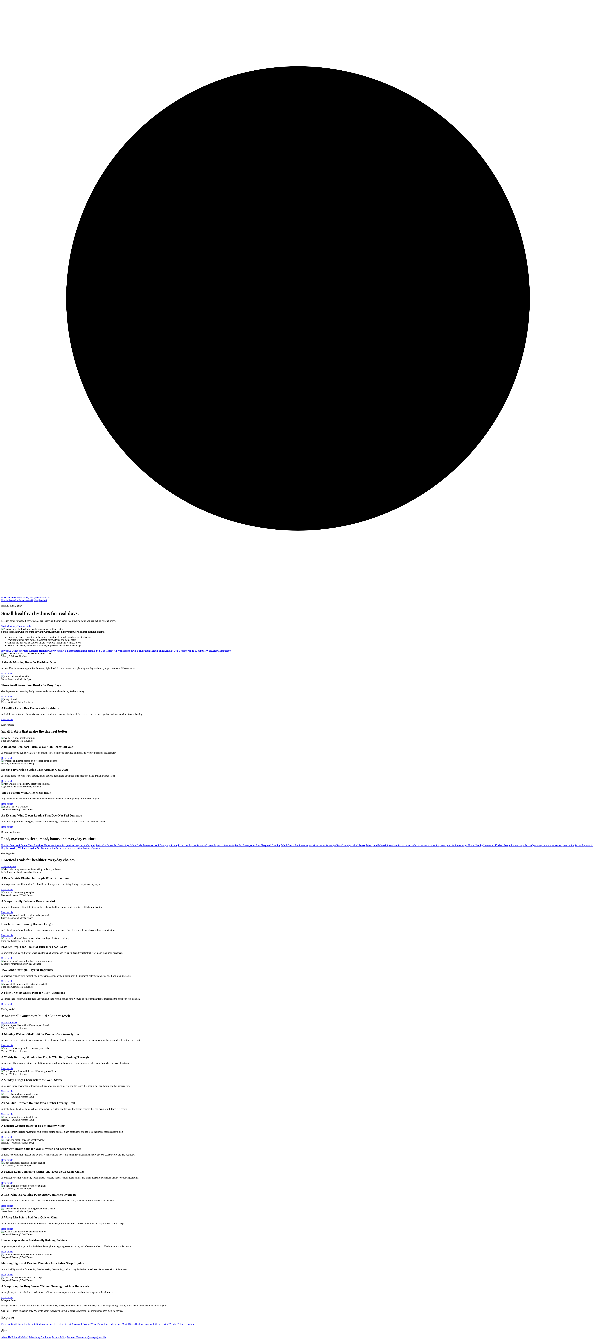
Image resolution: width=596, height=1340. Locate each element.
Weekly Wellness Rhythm (181, 1324)
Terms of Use (73, 1337)
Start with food (8, 866)
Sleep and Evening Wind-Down (88, 1324)
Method (43, 600)
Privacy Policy (59, 1337)
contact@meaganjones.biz (93, 1337)
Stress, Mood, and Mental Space (119, 1324)
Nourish (5, 600)
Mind (22, 600)
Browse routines (9, 1022)
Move (12, 600)
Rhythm (34, 600)
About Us (6, 1337)
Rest (17, 600)
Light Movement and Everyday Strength (52, 1324)
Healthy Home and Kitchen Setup (151, 1324)
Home (28, 600)
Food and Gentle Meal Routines (17, 1324)
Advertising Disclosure (40, 1337)
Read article (7, 673)
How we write (24, 626)
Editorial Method (19, 1337)
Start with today (9, 626)
